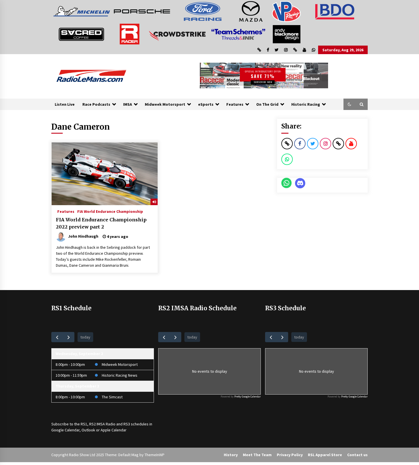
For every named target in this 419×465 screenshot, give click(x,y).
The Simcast (112, 396)
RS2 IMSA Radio (102, 424)
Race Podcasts (96, 104)
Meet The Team (257, 454)
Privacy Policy (290, 454)
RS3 (126, 424)
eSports (205, 104)
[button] (349, 104)
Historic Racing (305, 104)
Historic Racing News (119, 375)
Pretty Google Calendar (247, 396)
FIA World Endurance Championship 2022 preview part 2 (101, 223)
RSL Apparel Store (325, 454)
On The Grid (267, 104)
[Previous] (57, 337)
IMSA (127, 104)
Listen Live (65, 104)
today (85, 337)
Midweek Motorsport (165, 104)
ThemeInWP (154, 454)
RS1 (84, 424)
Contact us (357, 454)
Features (234, 104)
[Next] (68, 337)
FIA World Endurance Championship (110, 211)
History (231, 454)
